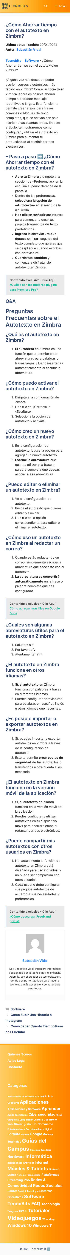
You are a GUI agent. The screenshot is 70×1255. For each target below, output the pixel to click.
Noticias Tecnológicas (29, 1175)
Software (32, 60)
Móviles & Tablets (27, 1168)
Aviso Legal (16, 1061)
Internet (41, 1162)
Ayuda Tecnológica (17, 1115)
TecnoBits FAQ (23, 1203)
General (25, 1134)
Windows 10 (19, 1225)
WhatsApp (48, 1219)
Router (12, 1191)
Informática (38, 1156)
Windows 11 (43, 1225)
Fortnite (13, 1134)
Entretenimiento (16, 1129)
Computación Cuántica (31, 1119)
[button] (46, 6)
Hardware (15, 1157)
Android (39, 1096)
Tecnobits (13, 60)
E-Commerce (43, 1124)
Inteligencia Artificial (20, 1162)
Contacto (14, 1067)
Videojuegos (24, 1218)
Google (36, 1134)
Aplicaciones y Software (24, 1109)
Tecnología (50, 1204)
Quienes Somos (19, 1054)
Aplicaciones (34, 1102)
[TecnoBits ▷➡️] (15, 6)
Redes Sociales (48, 1185)
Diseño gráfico (23, 1124)
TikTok (23, 1211)
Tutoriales (39, 1210)
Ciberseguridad (42, 1114)
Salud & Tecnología (28, 1191)
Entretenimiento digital (39, 1129)
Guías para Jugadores (40, 1150)
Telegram (12, 1211)
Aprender (51, 1108)
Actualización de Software (20, 1096)
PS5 (27, 1180)
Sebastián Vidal (28, 49)
